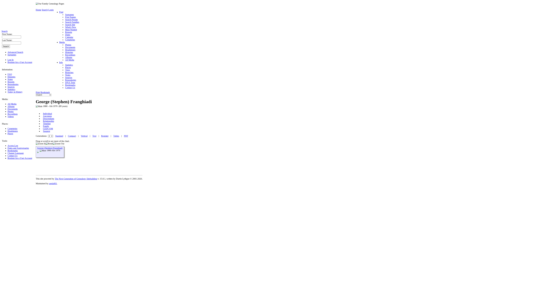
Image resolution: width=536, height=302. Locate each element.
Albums (11, 106)
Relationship (48, 121)
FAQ (10, 74)
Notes (10, 79)
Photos (11, 111)
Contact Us (12, 155)
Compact (72, 136)
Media (62, 42)
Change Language (16, 153)
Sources (11, 87)
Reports (11, 82)
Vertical (84, 136)
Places (10, 133)
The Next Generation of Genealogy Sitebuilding (76, 179)
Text (94, 136)
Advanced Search (15, 52)
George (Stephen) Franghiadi (50, 148)
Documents (13, 109)
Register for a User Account (20, 62)
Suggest (46, 131)
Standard (59, 136)
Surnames (12, 55)
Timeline (47, 123)
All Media (12, 104)
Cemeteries (12, 128)
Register (104, 136)
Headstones (13, 131)
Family (46, 126)
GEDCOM (48, 129)
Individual (47, 113)
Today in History (15, 92)
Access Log (13, 145)
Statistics (11, 89)
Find (61, 12)
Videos (11, 116)
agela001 (53, 183)
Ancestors (47, 116)
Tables (116, 136)
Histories (11, 77)
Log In (11, 60)
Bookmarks (13, 150)
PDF (126, 136)
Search (5, 31)
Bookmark (45, 92)
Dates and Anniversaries (18, 148)
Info (61, 62)
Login (51, 10)
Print (38, 92)
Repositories (13, 84)
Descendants (48, 118)
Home (38, 10)
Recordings (13, 114)
